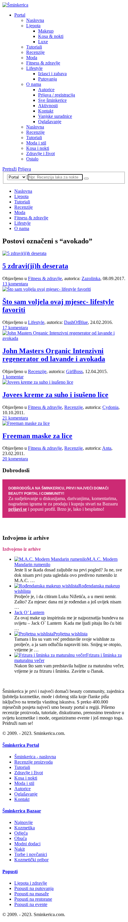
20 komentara (15, 458)
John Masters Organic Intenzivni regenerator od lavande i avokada (53, 355)
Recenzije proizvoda (33, 761)
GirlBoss (74, 371)
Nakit (19, 849)
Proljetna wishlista (70, 633)
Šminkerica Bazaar (21, 810)
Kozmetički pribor (31, 859)
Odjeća (21, 833)
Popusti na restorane (33, 899)
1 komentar (13, 376)
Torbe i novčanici (30, 854)
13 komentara (15, 283)
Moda (31, 57)
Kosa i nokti (37, 148)
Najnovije (23, 822)
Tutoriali (34, 46)
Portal (19, 14)
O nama (33, 84)
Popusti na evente (30, 904)
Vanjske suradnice (55, 116)
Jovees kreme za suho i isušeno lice (55, 395)
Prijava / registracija (56, 94)
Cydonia (110, 407)
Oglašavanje (49, 121)
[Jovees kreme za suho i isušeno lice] (37, 382)
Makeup (46, 30)
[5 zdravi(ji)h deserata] (24, 253)
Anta (106, 448)
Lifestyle (34, 68)
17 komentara (15, 327)
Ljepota (33, 25)
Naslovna (35, 20)
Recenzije (35, 52)
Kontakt (45, 110)
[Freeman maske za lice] (26, 423)
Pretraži (9, 168)
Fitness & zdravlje (43, 62)
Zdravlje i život (40, 153)
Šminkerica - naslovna (35, 756)
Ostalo (32, 158)
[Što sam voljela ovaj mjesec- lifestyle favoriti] (46, 289)
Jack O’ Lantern (29, 612)
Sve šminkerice (52, 100)
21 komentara (15, 417)
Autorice (46, 89)
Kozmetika (24, 827)
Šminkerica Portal (20, 745)
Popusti (10, 871)
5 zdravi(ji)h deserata (35, 266)
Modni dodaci (27, 843)
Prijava (24, 168)
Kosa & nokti (50, 36)
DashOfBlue (76, 322)
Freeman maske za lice (37, 436)
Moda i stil (36, 142)
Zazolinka (91, 278)
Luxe (43, 41)
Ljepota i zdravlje (30, 883)
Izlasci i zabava (52, 73)
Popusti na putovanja (34, 888)
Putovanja (47, 78)
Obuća (20, 838)
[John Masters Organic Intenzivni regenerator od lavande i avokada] (64, 338)
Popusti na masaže (31, 893)
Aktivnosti (48, 105)
